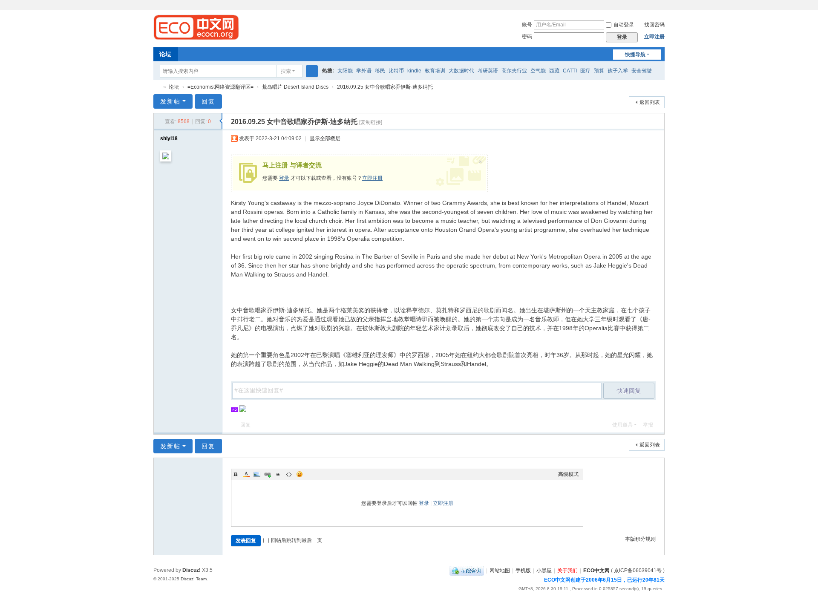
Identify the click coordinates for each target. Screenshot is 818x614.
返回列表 (649, 102)
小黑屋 (544, 571)
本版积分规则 (640, 539)
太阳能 (345, 71)
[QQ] (466, 571)
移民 (380, 71)
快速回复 (629, 390)
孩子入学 (618, 71)
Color (246, 474)
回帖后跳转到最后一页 (296, 540)
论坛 (165, 54)
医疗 (585, 71)
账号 (527, 25)
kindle (414, 71)
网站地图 (500, 571)
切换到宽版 (661, 9)
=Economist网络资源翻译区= (220, 87)
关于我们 (567, 571)
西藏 (554, 71)
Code (289, 474)
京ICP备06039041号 (638, 571)
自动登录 (624, 25)
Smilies (299, 474)
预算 (599, 71)
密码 (527, 37)
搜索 (286, 71)
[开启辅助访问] (653, 6)
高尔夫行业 (514, 71)
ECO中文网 (156, 87)
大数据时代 (461, 71)
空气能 (538, 71)
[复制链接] (370, 122)
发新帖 (170, 101)
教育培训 (435, 71)
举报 (648, 425)
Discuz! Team (194, 579)
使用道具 (622, 425)
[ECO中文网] (196, 27)
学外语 (364, 71)
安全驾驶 (641, 71)
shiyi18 (169, 138)
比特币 (396, 71)
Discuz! (191, 570)
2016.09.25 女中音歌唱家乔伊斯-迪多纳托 (385, 87)
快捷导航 (635, 55)
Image (257, 474)
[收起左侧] (220, 121)
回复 (208, 101)
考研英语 (488, 71)
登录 (284, 178)
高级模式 (568, 474)
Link (267, 474)
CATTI (570, 71)
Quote (278, 474)
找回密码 (654, 25)
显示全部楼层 (325, 138)
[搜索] (312, 71)
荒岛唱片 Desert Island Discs (295, 87)
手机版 (523, 571)
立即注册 (654, 37)
